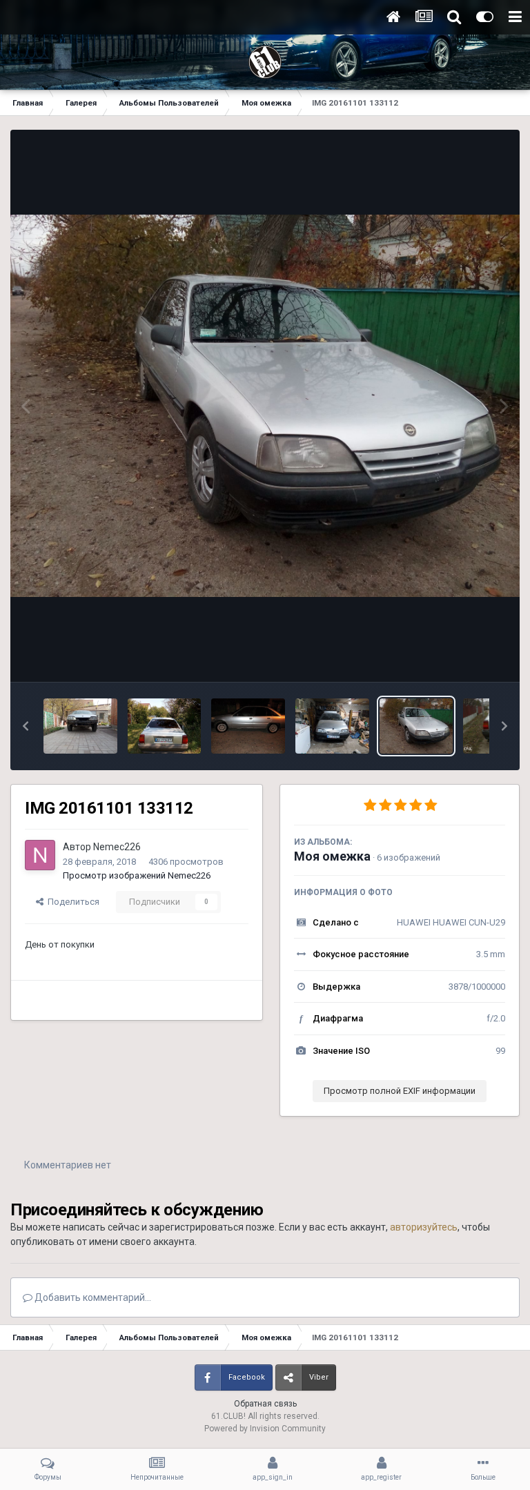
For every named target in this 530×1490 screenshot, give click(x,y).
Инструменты (460, 656)
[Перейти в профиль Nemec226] (40, 855)
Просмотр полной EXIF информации (399, 1091)
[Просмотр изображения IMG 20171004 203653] (248, 726)
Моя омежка (332, 856)
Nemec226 (117, 846)
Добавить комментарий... (91, 1297)
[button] (25, 726)
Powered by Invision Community (265, 1428)
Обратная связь (265, 1404)
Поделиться (71, 901)
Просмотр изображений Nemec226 (136, 875)
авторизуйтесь (424, 1227)
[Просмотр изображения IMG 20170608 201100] (332, 726)
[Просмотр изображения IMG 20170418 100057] (80, 726)
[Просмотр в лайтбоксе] (265, 406)
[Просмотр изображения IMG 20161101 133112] (416, 726)
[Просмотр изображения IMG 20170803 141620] (165, 726)
